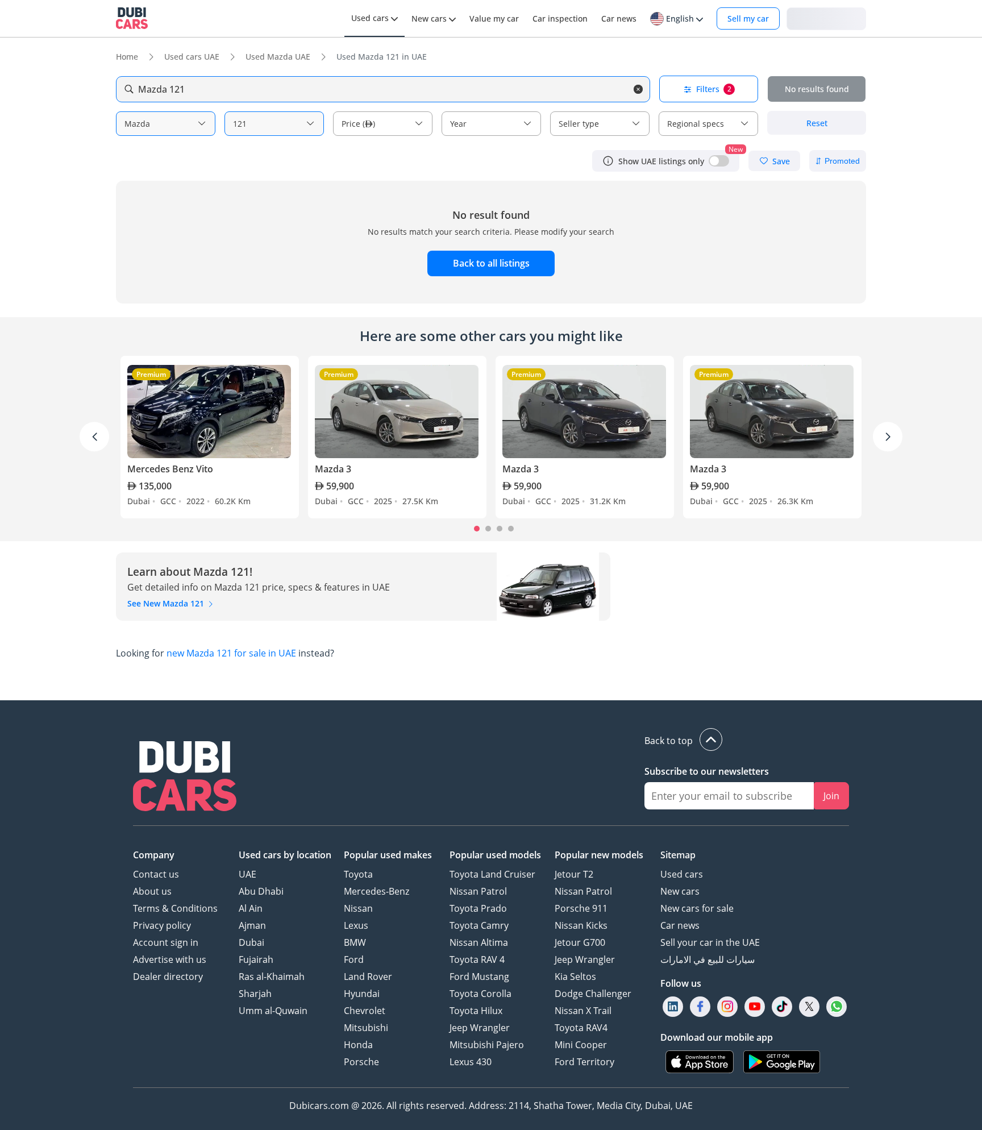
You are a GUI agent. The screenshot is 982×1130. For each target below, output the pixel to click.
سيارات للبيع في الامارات (707, 959)
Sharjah (255, 993)
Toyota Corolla (480, 993)
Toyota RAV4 (581, 1027)
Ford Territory (584, 1062)
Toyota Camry (479, 925)
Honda (358, 1044)
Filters (713, 89)
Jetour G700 (580, 942)
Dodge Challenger (593, 993)
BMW (355, 942)
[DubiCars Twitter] (809, 1007)
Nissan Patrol (478, 891)
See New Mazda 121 (166, 603)
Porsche (361, 1062)
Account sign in (165, 942)
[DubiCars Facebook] (700, 1007)
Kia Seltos (575, 976)
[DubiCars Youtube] (754, 1007)
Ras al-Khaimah (272, 976)
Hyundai (362, 993)
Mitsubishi (366, 1027)
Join (831, 796)
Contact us (156, 874)
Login (826, 18)
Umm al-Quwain (273, 1010)
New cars (680, 891)
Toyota (358, 874)
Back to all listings (491, 263)
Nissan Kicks (581, 925)
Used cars (681, 874)
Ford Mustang (479, 976)
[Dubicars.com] (184, 777)
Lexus (356, 925)
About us (152, 891)
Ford (354, 959)
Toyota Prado (478, 908)
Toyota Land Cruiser (492, 874)
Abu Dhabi (261, 891)
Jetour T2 (574, 874)
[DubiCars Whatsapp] (836, 1007)
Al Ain (251, 908)
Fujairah (256, 959)
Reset (816, 123)
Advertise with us (169, 959)
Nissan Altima (479, 942)
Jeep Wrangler (480, 1027)
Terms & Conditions (175, 908)
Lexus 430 (471, 1062)
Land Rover (368, 976)
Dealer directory (168, 976)
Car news (680, 925)
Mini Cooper (581, 1044)
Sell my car (748, 18)
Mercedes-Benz (376, 891)
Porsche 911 (581, 908)
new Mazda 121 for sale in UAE (231, 653)
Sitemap (678, 855)
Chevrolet (364, 1010)
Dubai (251, 942)
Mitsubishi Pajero (487, 1044)
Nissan (358, 908)
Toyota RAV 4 (477, 959)
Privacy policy (162, 925)
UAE (247, 874)
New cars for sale (697, 908)
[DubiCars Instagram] (727, 1007)
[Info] (608, 161)
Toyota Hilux (476, 1010)
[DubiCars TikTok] (782, 1007)
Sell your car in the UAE (710, 942)
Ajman (252, 925)
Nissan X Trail (583, 1010)
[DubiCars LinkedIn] (673, 1007)
